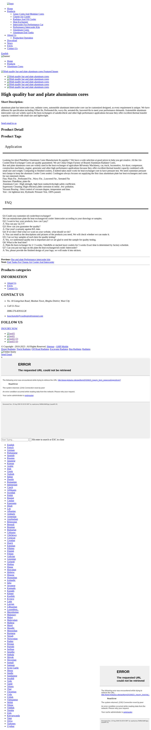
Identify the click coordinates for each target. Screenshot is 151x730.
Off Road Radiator (40, 349)
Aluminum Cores (21, 30)
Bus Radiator (75, 349)
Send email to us (9, 123)
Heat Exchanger (20, 22)
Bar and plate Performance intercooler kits (30, 259)
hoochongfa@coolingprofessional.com (25, 316)
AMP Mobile (62, 346)
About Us (11, 35)
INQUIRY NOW (9, 328)
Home (10, 8)
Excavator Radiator (59, 349)
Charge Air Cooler (21, 16)
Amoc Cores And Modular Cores (28, 14)
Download (12, 40)
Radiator (86, 349)
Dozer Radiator (8, 349)
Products (11, 11)
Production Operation (23, 38)
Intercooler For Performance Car (28, 24)
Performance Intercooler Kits (26, 27)
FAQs (10, 46)
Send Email (6, 354)
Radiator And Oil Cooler (24, 19)
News (10, 43)
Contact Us (12, 48)
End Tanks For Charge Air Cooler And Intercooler (30, 262)
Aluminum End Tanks (23, 32)
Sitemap (50, 346)
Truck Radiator (23, 349)
